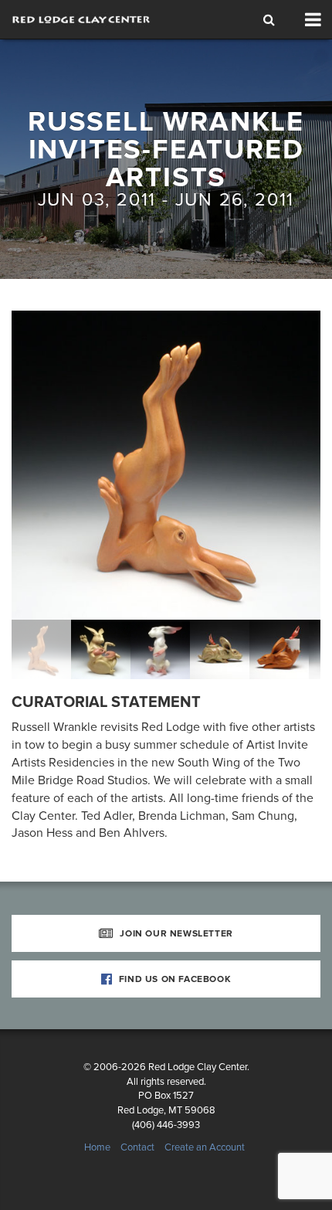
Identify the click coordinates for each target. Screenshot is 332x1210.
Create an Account (204, 1147)
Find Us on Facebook (173, 979)
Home (97, 1147)
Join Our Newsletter (175, 933)
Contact (137, 1147)
